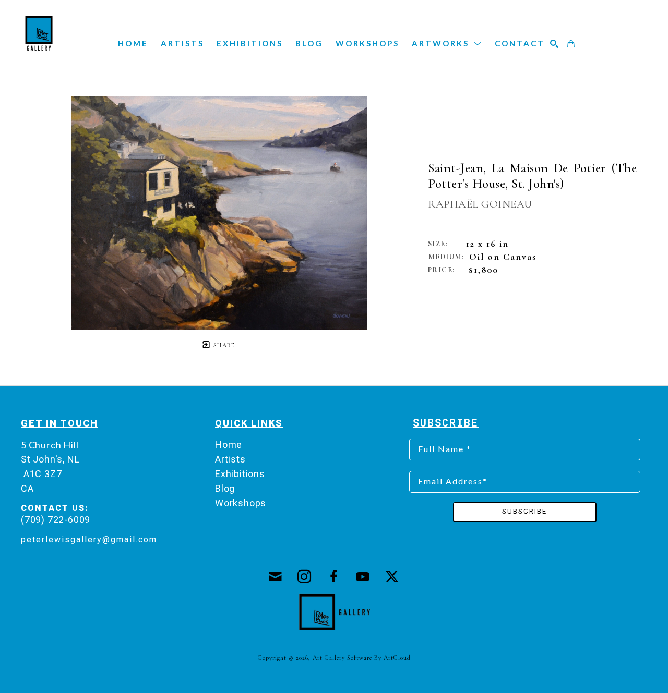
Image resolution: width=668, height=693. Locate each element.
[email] (275, 576)
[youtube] (363, 576)
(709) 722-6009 (55, 519)
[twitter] (392, 576)
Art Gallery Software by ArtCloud (362, 657)
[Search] (554, 44)
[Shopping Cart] (571, 44)
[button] (447, 43)
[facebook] (334, 576)
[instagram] (305, 576)
